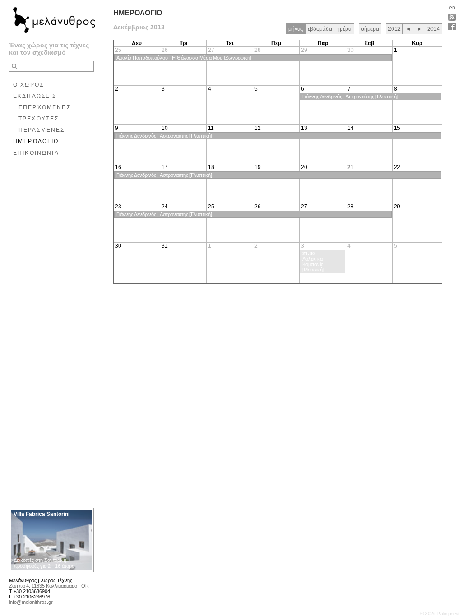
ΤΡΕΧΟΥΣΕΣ (38, 118)
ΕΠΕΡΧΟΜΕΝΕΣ (44, 107)
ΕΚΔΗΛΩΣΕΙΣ (35, 96)
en (452, 8)
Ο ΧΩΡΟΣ (28, 85)
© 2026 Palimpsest (440, 613)
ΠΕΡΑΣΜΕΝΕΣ (41, 130)
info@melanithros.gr (31, 602)
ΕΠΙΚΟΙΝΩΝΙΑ (36, 153)
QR (85, 585)
